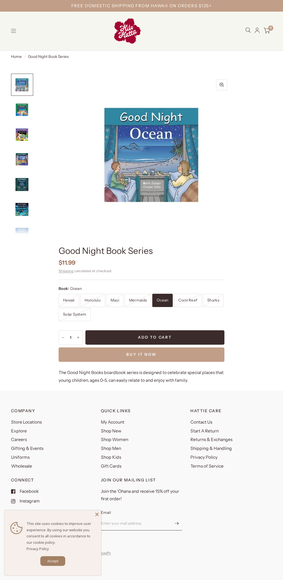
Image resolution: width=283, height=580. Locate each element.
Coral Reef (187, 300)
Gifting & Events (27, 448)
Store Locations (26, 422)
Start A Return (204, 431)
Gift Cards (111, 466)
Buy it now (141, 354)
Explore (19, 431)
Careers (19, 439)
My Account (112, 422)
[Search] (248, 30)
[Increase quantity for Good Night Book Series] (78, 337)
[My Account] (257, 30)
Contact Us (201, 422)
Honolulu (93, 300)
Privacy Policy (204, 457)
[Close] (97, 514)
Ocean (162, 300)
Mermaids (138, 300)
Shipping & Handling (211, 448)
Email (106, 512)
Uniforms (20, 457)
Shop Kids (111, 457)
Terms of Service (207, 466)
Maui (115, 300)
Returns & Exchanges (211, 439)
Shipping (66, 271)
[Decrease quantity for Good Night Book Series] (63, 337)
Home (16, 56)
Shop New (111, 431)
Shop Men (111, 448)
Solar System (74, 314)
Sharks (213, 300)
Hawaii (69, 300)
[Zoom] (221, 84)
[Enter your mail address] (176, 523)
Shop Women (114, 439)
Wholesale (21, 466)
